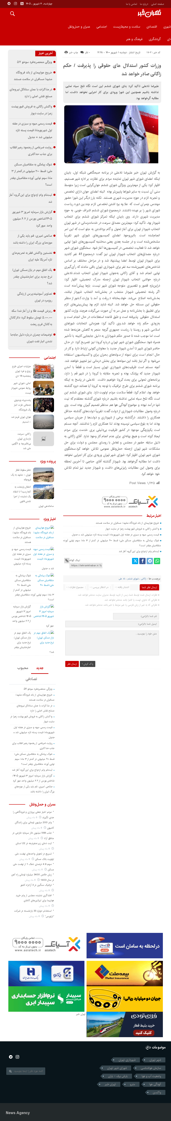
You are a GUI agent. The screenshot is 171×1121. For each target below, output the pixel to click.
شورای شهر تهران (117, 1068)
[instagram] (15, 3)
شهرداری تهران (127, 1059)
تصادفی (31, 679)
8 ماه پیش (32, 817)
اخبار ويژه (50, 519)
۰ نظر (87, 52)
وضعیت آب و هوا (151, 1076)
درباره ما (144, 4)
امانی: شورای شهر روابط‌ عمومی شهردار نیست (21, 388)
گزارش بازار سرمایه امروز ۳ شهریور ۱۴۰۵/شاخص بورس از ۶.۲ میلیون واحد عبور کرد (32, 219)
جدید (39, 668)
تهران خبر (110, 1084)
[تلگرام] (150, 561)
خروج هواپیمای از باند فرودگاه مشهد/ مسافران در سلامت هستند (127, 523)
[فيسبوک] (142, 561)
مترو (132, 1084)
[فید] (22, 3)
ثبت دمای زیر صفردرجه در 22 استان (34, 843)
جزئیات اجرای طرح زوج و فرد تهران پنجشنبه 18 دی (21, 371)
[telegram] (9, 3)
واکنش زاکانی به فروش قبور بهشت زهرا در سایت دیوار (132, 529)
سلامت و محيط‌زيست (126, 26)
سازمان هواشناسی (151, 1068)
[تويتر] (135, 561)
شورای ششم (133, 579)
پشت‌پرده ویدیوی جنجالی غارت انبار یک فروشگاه (22, 405)
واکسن (157, 1092)
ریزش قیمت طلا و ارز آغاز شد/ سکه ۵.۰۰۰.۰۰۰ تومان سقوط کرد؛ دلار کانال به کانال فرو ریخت (30, 317)
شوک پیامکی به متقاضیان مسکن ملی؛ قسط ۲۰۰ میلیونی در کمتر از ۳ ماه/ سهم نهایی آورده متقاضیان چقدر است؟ (34, 759)
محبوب (22, 668)
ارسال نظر (72, 664)
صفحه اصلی (157, 4)
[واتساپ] (157, 561)
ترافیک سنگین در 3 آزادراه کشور (36, 885)
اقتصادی (151, 26)
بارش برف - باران (118, 1076)
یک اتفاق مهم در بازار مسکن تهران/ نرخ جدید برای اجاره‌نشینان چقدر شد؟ (32, 277)
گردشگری (155, 39)
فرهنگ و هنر (134, 39)
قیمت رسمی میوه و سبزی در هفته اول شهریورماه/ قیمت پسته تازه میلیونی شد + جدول (115, 535)
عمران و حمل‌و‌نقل (79, 26)
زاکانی (143, 579)
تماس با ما (131, 4)
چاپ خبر (73, 52)
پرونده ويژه (48, 461)
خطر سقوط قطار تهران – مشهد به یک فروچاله (21, 475)
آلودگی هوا (155, 1084)
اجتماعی (101, 26)
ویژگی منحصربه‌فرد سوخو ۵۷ (34, 62)
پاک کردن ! (87, 664)
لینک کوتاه (74, 560)
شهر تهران (155, 1059)
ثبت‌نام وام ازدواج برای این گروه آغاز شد (139, 551)
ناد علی (122, 579)
